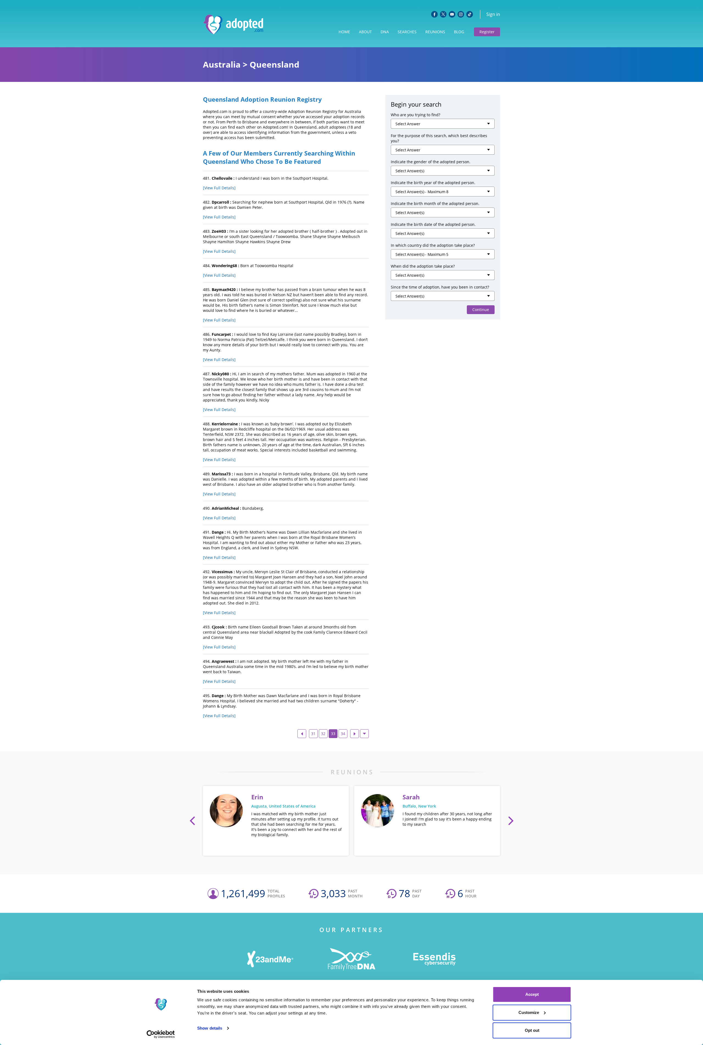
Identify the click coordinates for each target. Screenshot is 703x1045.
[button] (192, 820)
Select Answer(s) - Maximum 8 (421, 191)
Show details (209, 1028)
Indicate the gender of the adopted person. (430, 161)
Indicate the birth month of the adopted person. (435, 203)
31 (313, 733)
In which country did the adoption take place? (433, 245)
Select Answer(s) (409, 170)
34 (343, 733)
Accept (532, 994)
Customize (528, 1012)
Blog (459, 31)
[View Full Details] (219, 187)
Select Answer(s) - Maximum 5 (421, 254)
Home (344, 31)
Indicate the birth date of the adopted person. (433, 224)
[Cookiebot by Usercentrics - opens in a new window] (161, 1034)
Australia (222, 64)
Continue (480, 309)
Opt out (532, 1030)
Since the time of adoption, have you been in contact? (440, 287)
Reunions (435, 31)
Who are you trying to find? (415, 114)
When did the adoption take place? (423, 266)
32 (323, 733)
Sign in (493, 14)
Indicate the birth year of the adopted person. (433, 182)
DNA (385, 31)
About (365, 31)
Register (487, 31)
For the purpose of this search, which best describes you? (439, 138)
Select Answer (407, 123)
